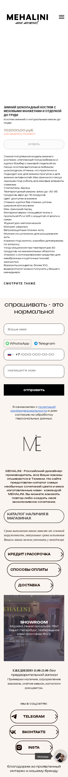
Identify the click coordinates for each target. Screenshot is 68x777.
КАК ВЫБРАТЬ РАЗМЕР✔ (20, 133)
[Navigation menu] (61, 17)
